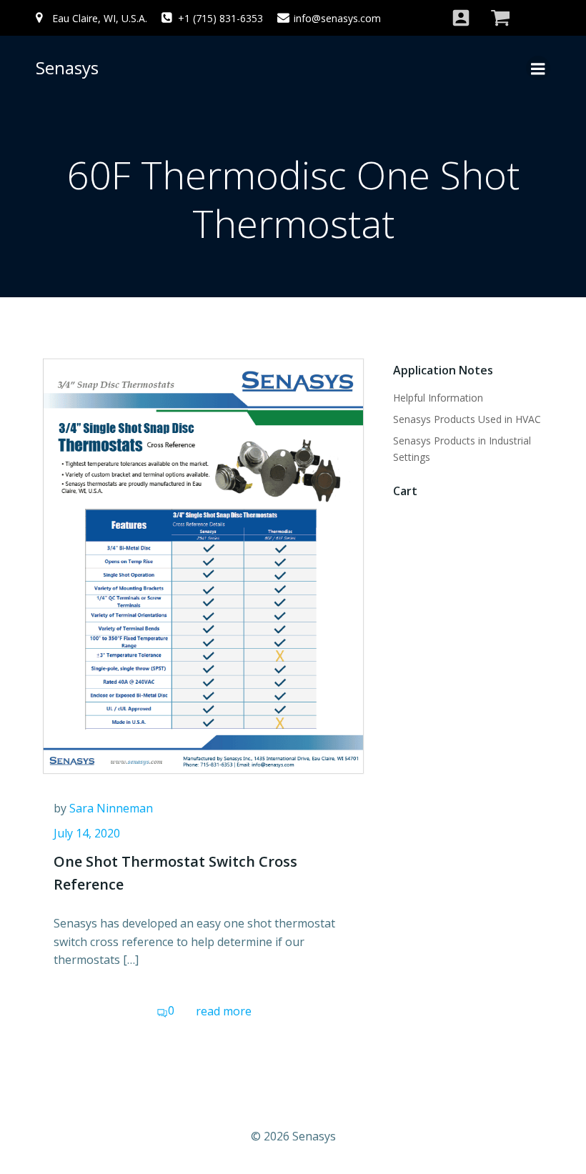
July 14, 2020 (87, 833)
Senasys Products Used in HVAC (467, 419)
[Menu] (538, 68)
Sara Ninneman (111, 808)
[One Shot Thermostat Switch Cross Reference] (203, 565)
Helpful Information (438, 397)
